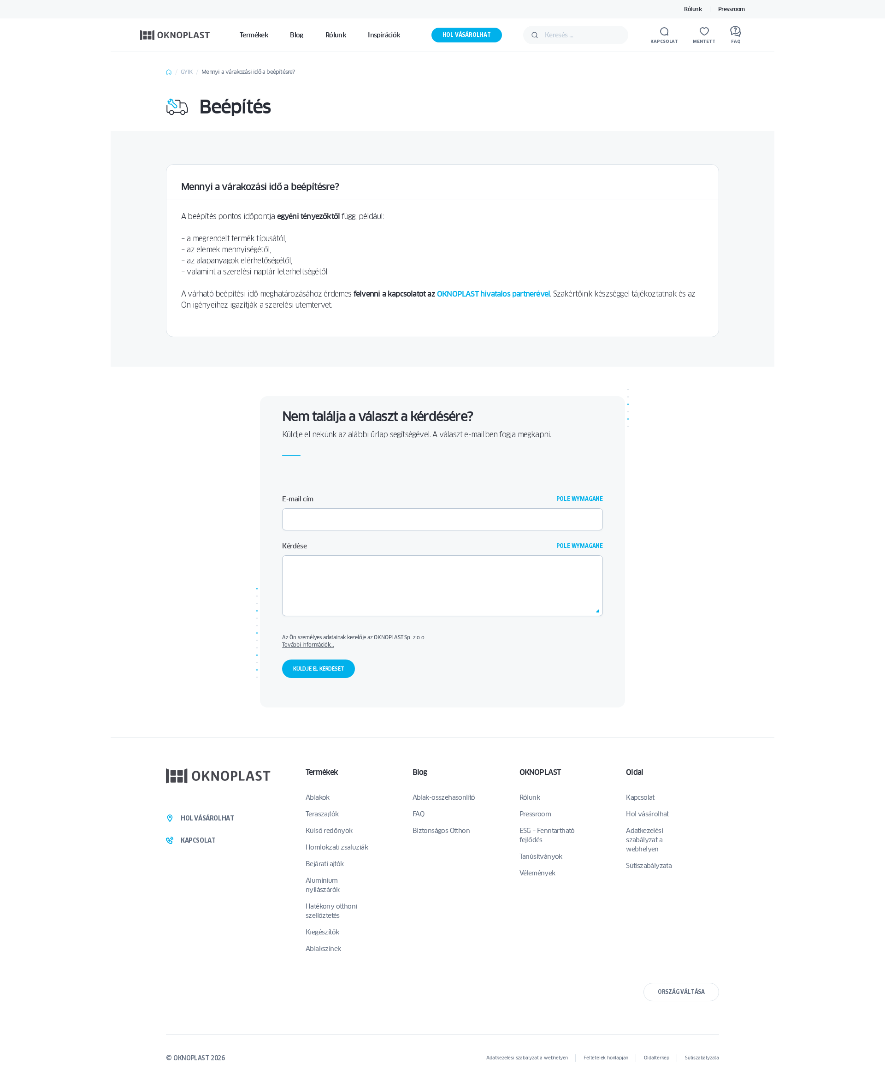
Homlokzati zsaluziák (337, 847)
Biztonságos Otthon (441, 830)
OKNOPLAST (540, 772)
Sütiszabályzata (649, 866)
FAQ (418, 814)
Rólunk (693, 9)
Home (168, 72)
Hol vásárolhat (466, 34)
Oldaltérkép (656, 1058)
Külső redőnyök (329, 830)
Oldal (634, 772)
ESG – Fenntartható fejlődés (547, 835)
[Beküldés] (535, 35)
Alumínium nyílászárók (322, 885)
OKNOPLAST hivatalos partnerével (493, 294)
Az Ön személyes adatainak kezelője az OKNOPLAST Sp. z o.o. (441, 641)
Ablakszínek (323, 949)
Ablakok (318, 797)
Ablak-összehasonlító (444, 797)
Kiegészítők (322, 932)
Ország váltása (681, 991)
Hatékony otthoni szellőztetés (331, 911)
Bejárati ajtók (325, 864)
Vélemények (537, 873)
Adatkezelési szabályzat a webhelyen (644, 839)
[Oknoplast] (175, 34)
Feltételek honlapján (606, 1058)
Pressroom (731, 9)
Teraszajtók (322, 814)
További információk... (308, 644)
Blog (420, 772)
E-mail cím (442, 499)
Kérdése (442, 546)
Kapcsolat (640, 797)
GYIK (186, 71)
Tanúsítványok (540, 856)
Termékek (322, 772)
